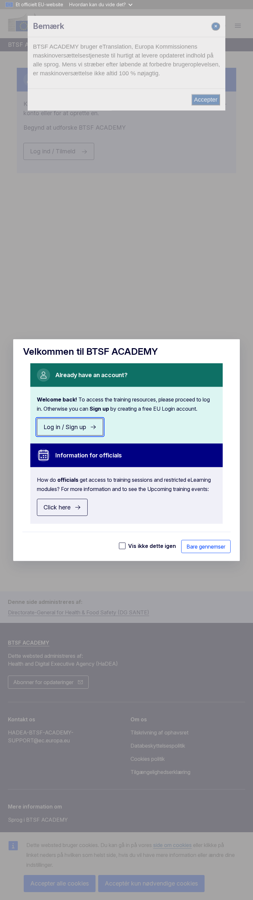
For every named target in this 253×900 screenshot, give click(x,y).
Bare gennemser (205, 546)
